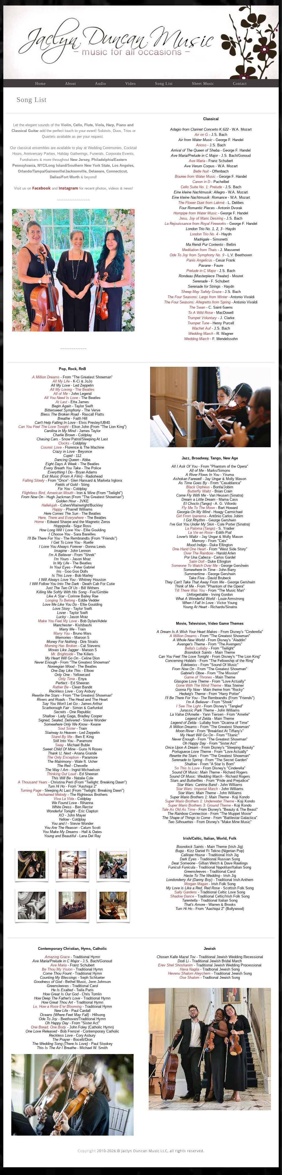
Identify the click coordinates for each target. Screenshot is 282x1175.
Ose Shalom (189, 977)
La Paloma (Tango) (200, 528)
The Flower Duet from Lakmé (201, 203)
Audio (100, 83)
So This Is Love (187, 768)
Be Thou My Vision (57, 969)
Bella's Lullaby (196, 648)
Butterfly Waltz (199, 491)
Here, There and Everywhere (61, 518)
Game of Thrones (198, 677)
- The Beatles (83, 389)
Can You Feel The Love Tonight (43, 427)
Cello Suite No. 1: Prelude (201, 187)
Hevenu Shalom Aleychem (189, 973)
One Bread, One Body (48, 1027)
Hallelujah (49, 505)
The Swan (197, 307)
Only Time (66, 679)
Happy (57, 509)
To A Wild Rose (200, 313)
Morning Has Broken (61, 646)
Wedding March (200, 334)
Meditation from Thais (199, 250)
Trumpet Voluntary (202, 318)
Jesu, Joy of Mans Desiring (201, 218)
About (70, 83)
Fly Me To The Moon (198, 508)
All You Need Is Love (61, 398)
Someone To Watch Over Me (194, 566)
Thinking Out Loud (61, 774)
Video (130, 83)
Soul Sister (66, 728)
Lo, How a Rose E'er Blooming (57, 1006)
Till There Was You (190, 590)
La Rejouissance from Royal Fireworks (195, 224)
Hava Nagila (189, 969)
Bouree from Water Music (195, 176)
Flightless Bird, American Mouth (47, 493)
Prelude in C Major (201, 271)
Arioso (201, 145)
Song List (164, 83)
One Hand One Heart (189, 549)
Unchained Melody (52, 795)
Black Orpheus (198, 487)
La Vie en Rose (200, 532)
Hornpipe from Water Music (195, 213)
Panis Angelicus (199, 260)
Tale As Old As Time (178, 809)
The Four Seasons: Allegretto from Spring (197, 302)
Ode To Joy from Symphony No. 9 (197, 255)
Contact (240, 83)
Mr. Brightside (62, 654)
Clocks (63, 443)
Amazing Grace (57, 957)
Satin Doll (196, 561)
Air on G (201, 135)
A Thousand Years (32, 782)
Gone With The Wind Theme (198, 685)
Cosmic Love (51, 447)
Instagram (68, 188)
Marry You (61, 633)
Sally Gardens (185, 892)
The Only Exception (63, 757)
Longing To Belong (60, 600)
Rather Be (61, 687)
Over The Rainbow (198, 553)
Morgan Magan (196, 884)
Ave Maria (197, 161)
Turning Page (30, 790)
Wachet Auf (201, 328)
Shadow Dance (182, 896)
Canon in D (201, 182)
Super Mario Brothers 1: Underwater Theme (199, 801)
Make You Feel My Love (57, 621)
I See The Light (188, 706)
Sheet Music (203, 83)
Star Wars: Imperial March (197, 789)
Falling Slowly (34, 480)
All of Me (60, 394)
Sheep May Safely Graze (201, 292)
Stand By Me (61, 737)
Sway (59, 745)
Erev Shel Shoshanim (175, 965)
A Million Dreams (45, 377)
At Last (61, 402)
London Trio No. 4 (204, 234)
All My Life (61, 381)
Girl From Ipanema (191, 516)
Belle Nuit (201, 171)
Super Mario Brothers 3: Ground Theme (199, 805)
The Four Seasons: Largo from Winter (197, 297)
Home (40, 83)
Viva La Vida (64, 799)
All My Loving (61, 389)
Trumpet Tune (198, 323)
